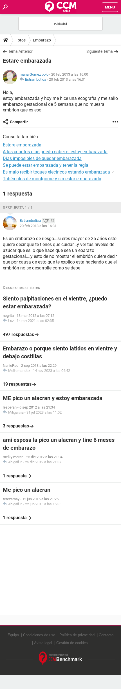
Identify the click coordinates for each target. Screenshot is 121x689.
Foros (20, 40)
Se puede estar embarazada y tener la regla (45, 165)
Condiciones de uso (39, 635)
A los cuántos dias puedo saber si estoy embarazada (55, 151)
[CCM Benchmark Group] (60, 658)
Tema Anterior (20, 51)
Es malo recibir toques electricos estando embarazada (56, 172)
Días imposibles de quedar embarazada (42, 158)
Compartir (19, 122)
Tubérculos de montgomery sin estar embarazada (52, 178)
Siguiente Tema (99, 51)
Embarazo (42, 40)
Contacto (106, 635)
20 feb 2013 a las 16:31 (67, 79)
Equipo (13, 635)
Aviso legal (43, 643)
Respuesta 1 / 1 (18, 207)
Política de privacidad (77, 635)
